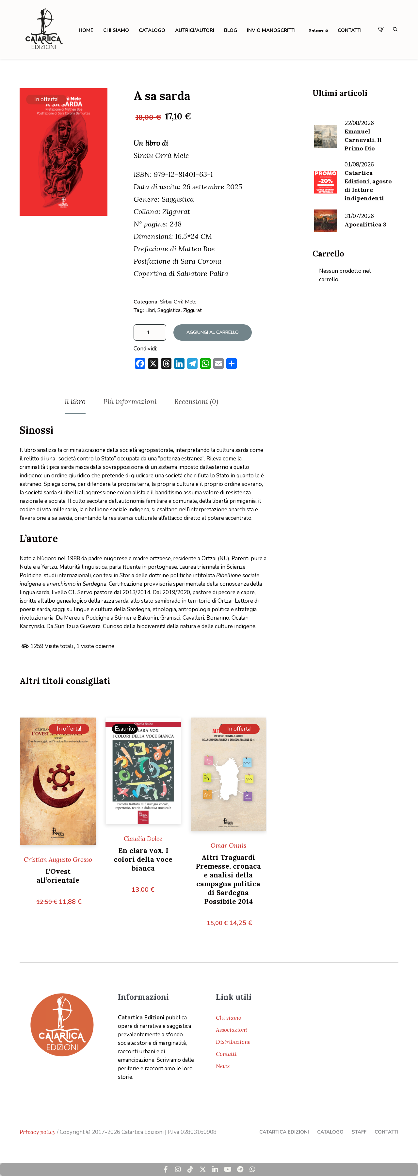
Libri (150, 310)
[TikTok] (190, 1169)
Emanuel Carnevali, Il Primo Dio (363, 140)
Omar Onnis (228, 845)
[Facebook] (165, 1169)
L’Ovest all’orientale (58, 876)
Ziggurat (192, 310)
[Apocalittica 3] (325, 220)
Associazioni (231, 1029)
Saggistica (169, 310)
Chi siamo (228, 1017)
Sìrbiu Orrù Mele (178, 301)
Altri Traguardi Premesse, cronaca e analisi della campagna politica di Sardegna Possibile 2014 (228, 879)
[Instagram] (178, 1169)
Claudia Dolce (143, 839)
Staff (359, 1132)
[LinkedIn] (215, 1169)
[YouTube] (227, 1169)
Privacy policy (38, 1132)
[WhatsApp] (252, 1169)
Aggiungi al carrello (212, 332)
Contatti (226, 1054)
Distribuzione (233, 1041)
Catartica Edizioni (284, 1132)
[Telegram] (240, 1169)
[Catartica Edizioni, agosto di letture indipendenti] (325, 181)
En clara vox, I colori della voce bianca (143, 859)
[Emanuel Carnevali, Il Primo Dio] (325, 135)
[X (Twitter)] (203, 1169)
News (223, 1066)
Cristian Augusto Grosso (58, 859)
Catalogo (330, 1132)
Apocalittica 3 (365, 224)
